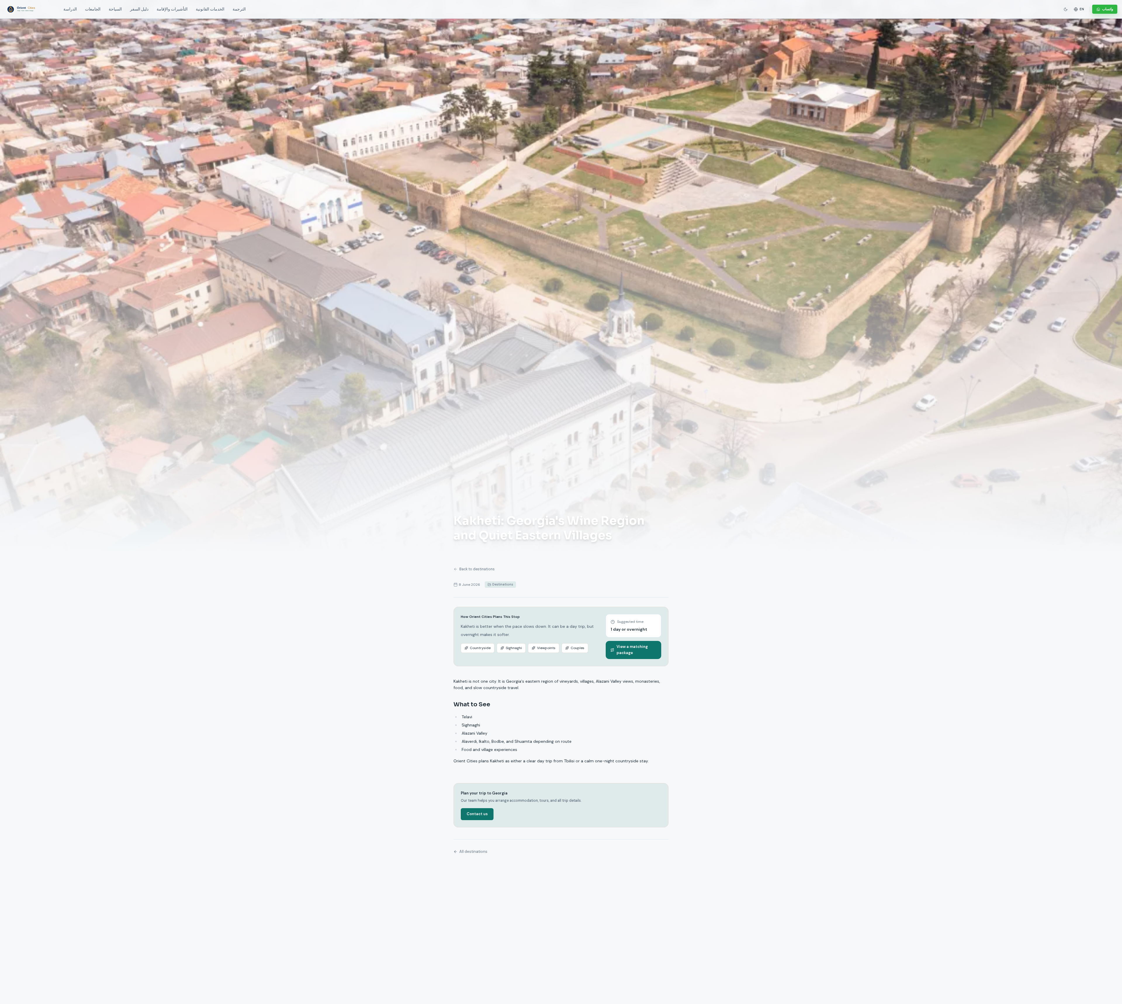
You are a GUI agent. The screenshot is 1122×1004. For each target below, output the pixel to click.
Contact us (477, 813)
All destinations (473, 851)
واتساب (1107, 9)
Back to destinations (477, 569)
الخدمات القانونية (210, 9)
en (1082, 9)
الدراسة (70, 9)
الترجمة (239, 9)
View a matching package (632, 649)
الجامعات (93, 9)
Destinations (502, 584)
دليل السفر (139, 9)
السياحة (115, 9)
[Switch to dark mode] (1066, 9)
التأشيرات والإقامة (172, 9)
